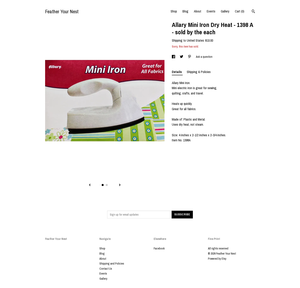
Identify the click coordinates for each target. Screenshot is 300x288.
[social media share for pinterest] (190, 57)
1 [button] (103, 185)
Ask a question (204, 57)
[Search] (253, 12)
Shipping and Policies (111, 263)
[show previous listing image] (90, 185)
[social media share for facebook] (174, 57)
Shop (174, 11)
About (197, 11)
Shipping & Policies (199, 72)
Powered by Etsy (217, 258)
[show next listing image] (120, 185)
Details (177, 72)
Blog (185, 11)
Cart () (239, 11)
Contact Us (105, 268)
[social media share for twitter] (182, 57)
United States (195, 40)
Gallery (225, 11)
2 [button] (107, 185)
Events (211, 11)
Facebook (159, 248)
